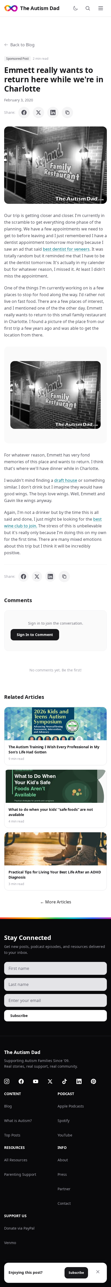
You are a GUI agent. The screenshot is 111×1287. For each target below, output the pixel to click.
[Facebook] (24, 1081)
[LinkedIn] (82, 1081)
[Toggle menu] (101, 8)
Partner (64, 1188)
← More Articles (55, 902)
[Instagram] (9, 1081)
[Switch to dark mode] (76, 8)
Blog (8, 1106)
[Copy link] (67, 112)
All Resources (15, 1159)
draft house (65, 480)
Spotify (63, 1120)
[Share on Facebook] (24, 112)
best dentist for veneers (66, 249)
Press (62, 1174)
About (63, 1159)
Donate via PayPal (19, 1228)
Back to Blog (22, 45)
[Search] (88, 8)
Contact (64, 1203)
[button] (55, 165)
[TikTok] (67, 1081)
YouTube (65, 1135)
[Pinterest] (96, 1081)
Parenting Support (20, 1174)
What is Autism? (18, 1120)
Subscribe (19, 1015)
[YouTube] (38, 1081)
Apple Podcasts (71, 1106)
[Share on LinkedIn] (53, 112)
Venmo (10, 1242)
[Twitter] (53, 1081)
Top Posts (12, 1135)
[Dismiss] (98, 1271)
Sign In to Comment (35, 634)
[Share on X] (38, 112)
